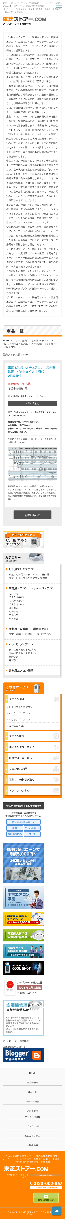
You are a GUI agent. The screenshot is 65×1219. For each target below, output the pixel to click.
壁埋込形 (13, 656)
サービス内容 (32, 1101)
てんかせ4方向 (16, 597)
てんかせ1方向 (16, 604)
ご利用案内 (32, 1111)
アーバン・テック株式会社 (17, 1041)
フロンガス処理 (18, 768)
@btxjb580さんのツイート (16, 1047)
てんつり (13, 593)
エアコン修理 (16, 699)
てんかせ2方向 (16, 600)
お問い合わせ (28, 396)
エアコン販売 (16, 736)
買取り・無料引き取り (21, 779)
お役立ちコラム (32, 1136)
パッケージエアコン (19, 713)
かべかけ (13, 618)
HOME (32, 1073)
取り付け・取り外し (20, 757)
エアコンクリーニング (21, 747)
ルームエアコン (17, 725)
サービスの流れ (32, 1117)
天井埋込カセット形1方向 (22, 649)
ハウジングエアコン (19, 719)
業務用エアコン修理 (21, 670)
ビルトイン (15, 611)
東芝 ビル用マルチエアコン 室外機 (29, 574)
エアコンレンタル (19, 790)
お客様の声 (32, 1145)
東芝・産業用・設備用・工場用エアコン (30, 634)
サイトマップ (24, 1176)
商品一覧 (32, 1092)
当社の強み (32, 1082)
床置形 (12, 660)
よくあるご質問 (32, 1126)
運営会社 (11, 1175)
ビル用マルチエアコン (20, 707)
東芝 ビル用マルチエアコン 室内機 (28, 578)
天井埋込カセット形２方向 (23, 653)
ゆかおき (13, 608)
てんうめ (13, 615)
